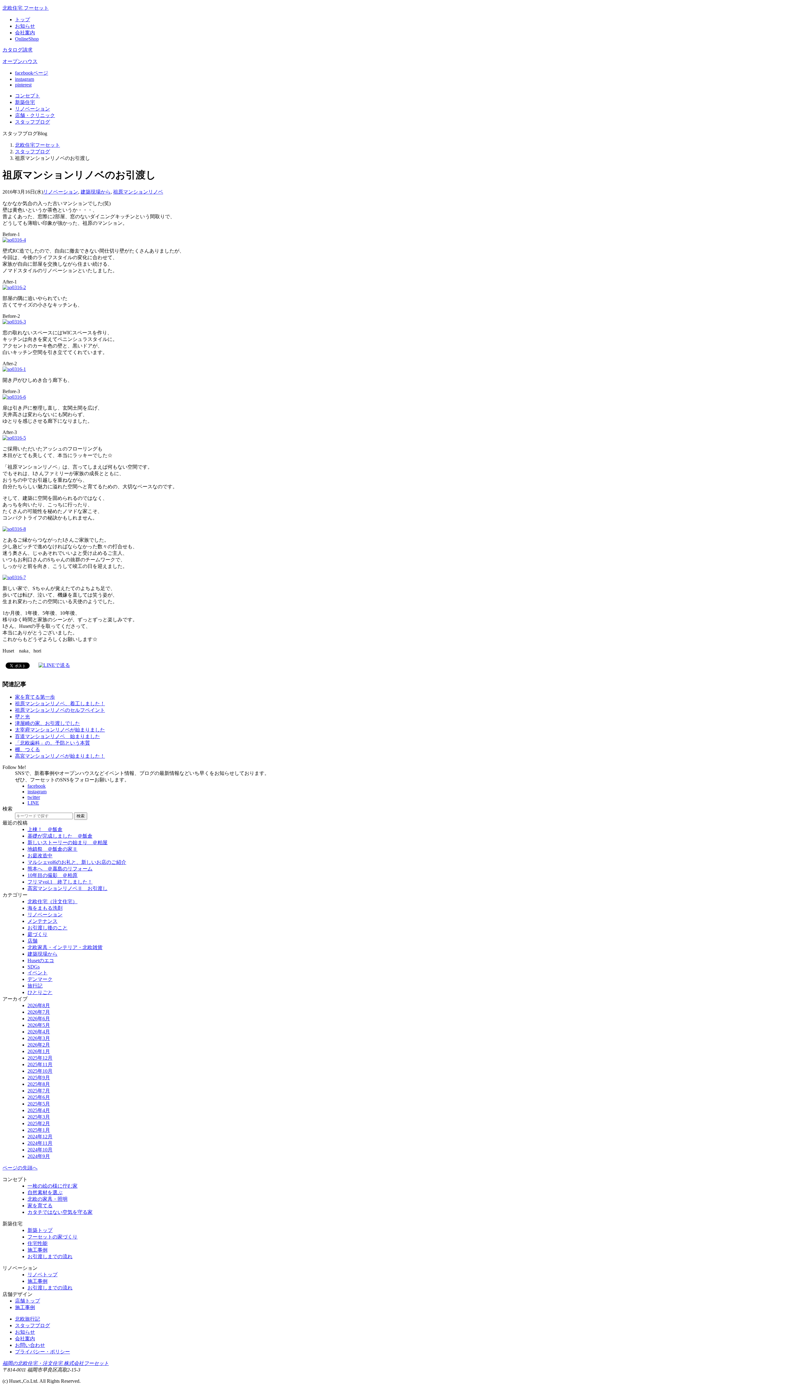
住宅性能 (38, 1243)
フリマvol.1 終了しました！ (60, 881)
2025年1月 (39, 1130)
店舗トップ (27, 1300)
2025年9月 (39, 1077)
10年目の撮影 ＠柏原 (53, 875)
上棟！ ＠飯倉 (45, 829)
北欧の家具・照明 (48, 1199)
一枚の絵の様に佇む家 (53, 1186)
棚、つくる (27, 749)
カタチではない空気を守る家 (60, 1212)
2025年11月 (40, 1064)
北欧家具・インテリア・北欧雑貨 (65, 947)
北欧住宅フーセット (37, 145)
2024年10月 (40, 1149)
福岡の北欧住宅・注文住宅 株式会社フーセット (55, 1363)
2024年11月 (40, 1143)
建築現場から (96, 192)
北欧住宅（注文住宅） (53, 901)
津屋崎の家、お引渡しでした (47, 723)
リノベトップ (43, 1274)
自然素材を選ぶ (45, 1192)
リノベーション (60, 192)
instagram (24, 79)
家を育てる (40, 1205)
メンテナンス (43, 921)
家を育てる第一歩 (35, 697)
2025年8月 (39, 1084)
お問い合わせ (30, 1345)
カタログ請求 (17, 49)
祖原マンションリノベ (138, 192)
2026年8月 (39, 1005)
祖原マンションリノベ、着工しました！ (60, 703)
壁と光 (22, 716)
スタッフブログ (32, 151)
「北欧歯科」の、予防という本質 (52, 743)
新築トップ (40, 1230)
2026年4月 (39, 1031)
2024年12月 (40, 1136)
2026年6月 (39, 1018)
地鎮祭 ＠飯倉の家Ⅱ (53, 849)
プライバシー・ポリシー (42, 1351)
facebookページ (31, 73)
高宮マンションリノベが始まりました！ (60, 756)
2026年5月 (39, 1025)
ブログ (32, 122)
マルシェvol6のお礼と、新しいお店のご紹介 (77, 862)
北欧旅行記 (27, 1319)
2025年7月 (39, 1090)
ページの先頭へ (20, 1167)
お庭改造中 (40, 855)
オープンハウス (20, 61)
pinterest (23, 84)
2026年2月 (39, 1044)
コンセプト (27, 95)
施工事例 (38, 1250)
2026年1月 (39, 1051)
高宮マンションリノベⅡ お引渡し (68, 888)
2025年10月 (40, 1071)
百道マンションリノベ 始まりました (57, 736)
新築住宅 (25, 102)
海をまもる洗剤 (45, 908)
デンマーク (40, 979)
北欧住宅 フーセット (25, 8)
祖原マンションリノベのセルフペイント (60, 710)
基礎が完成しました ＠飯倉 (60, 836)
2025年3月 (39, 1117)
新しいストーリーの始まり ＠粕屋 (68, 842)
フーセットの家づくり (53, 1236)
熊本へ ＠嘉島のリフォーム (60, 868)
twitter (34, 797)
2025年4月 (39, 1110)
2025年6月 (39, 1097)
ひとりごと (40, 992)
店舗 (35, 115)
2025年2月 (39, 1123)
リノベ (32, 108)
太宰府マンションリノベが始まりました (60, 729)
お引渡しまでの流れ (50, 1256)
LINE (33, 802)
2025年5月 (39, 1103)
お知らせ (25, 26)
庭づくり (38, 934)
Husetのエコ (41, 960)
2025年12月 (40, 1058)
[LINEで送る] (54, 665)
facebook (37, 786)
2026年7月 (39, 1012)
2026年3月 (39, 1038)
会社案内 (25, 32)
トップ (22, 19)
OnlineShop (27, 39)
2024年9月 (39, 1156)
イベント (38, 972)
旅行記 (35, 985)
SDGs (34, 966)
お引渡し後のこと (48, 927)
